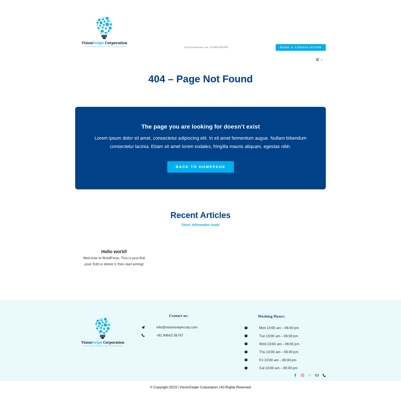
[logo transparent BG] (102, 309)
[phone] (324, 375)
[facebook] (295, 375)
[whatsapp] (309, 375)
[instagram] (302, 375)
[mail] (317, 375)
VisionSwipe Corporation (199, 387)
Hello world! (114, 251)
